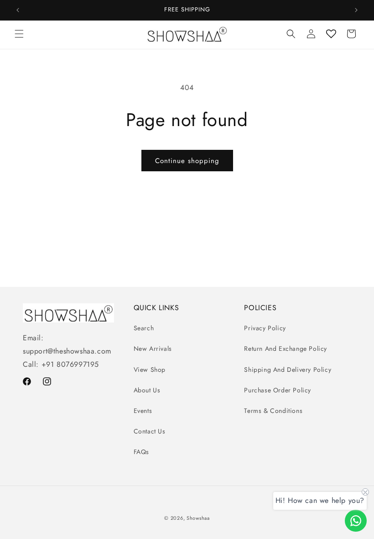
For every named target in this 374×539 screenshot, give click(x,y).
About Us (147, 390)
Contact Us (150, 431)
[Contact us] (356, 521)
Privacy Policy (265, 328)
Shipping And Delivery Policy (287, 369)
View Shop (150, 369)
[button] (19, 34)
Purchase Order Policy (277, 390)
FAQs (141, 451)
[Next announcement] (356, 10)
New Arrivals (153, 348)
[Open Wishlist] (331, 34)
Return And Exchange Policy (285, 348)
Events (143, 410)
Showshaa (198, 518)
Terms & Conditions (273, 410)
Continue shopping (187, 161)
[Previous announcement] (18, 10)
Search (144, 328)
